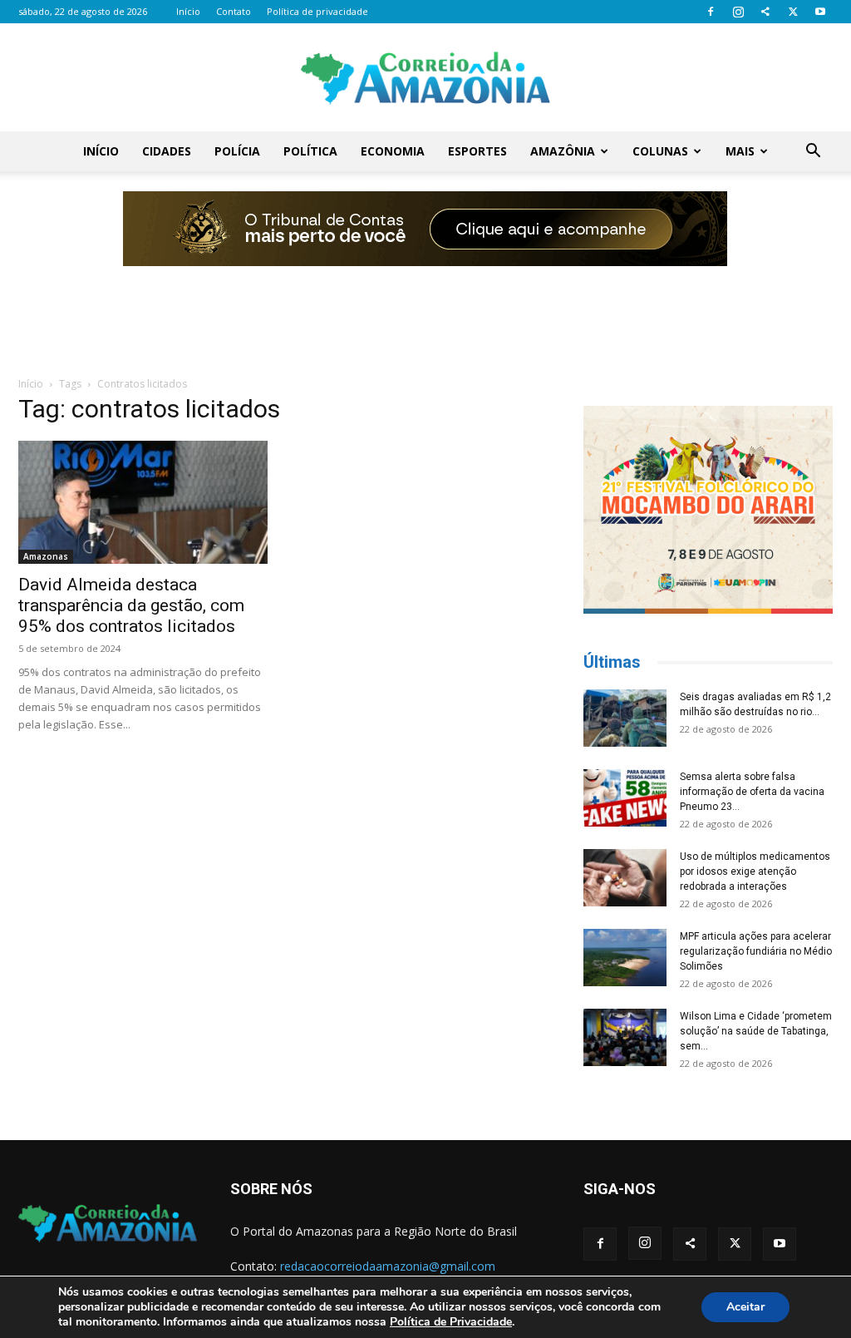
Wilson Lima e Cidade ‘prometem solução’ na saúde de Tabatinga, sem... (756, 1031)
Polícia (237, 151)
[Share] (765, 11)
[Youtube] (820, 11)
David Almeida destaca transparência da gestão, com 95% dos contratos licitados (131, 605)
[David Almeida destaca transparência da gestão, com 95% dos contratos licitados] (143, 502)
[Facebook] (710, 11)
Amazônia (562, 151)
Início (188, 11)
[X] (792, 11)
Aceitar (745, 1307)
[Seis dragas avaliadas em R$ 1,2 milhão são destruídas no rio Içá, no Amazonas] (625, 718)
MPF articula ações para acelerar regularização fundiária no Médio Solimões (756, 951)
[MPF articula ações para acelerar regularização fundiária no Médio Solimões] (625, 957)
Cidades (166, 151)
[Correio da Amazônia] (425, 78)
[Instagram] (738, 11)
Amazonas (45, 556)
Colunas (660, 151)
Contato (233, 11)
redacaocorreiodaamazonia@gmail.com (387, 1266)
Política (310, 151)
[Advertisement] (425, 310)
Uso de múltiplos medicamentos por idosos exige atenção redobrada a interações (755, 871)
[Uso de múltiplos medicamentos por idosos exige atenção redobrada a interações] (625, 877)
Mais (740, 151)
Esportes (477, 151)
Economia (393, 151)
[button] (813, 152)
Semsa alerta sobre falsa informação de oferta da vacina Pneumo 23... (752, 791)
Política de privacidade (317, 11)
